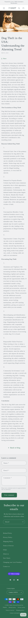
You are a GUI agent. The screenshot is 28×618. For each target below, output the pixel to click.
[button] (4, 8)
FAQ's (5, 550)
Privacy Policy (7, 537)
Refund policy (12, 607)
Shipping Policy (8, 541)
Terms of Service (8, 545)
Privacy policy (21, 607)
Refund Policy (7, 533)
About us (6, 554)
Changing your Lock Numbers (12, 562)
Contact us (6, 566)
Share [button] (5, 58)
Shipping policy (20, 610)
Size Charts (6, 558)
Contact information (15, 613)
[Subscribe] (23, 522)
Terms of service (10, 610)
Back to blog (15, 448)
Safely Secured (13, 605)
